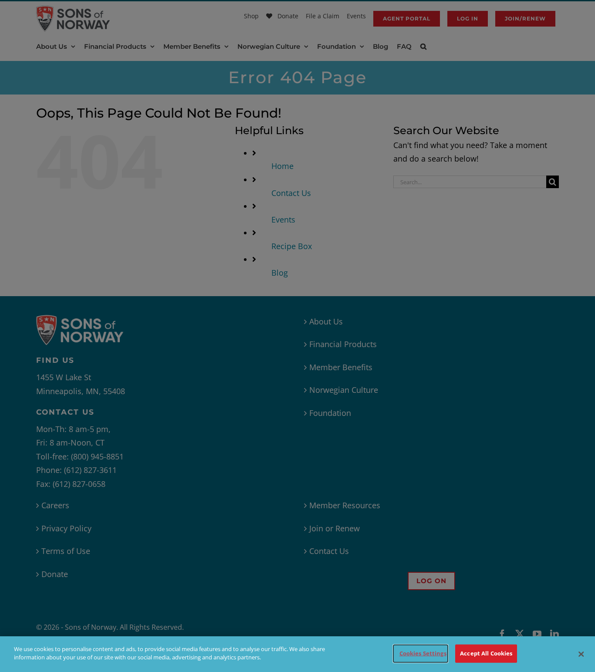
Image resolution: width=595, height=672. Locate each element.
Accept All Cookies (486, 653)
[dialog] (297, 654)
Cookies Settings (422, 653)
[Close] (581, 654)
